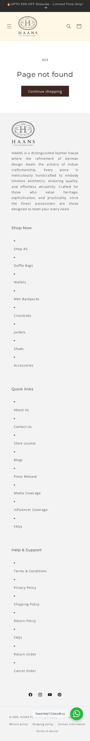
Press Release (25, 476)
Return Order (25, 654)
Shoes (19, 349)
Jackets (19, 332)
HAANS (24, 717)
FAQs (18, 526)
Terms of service (47, 731)
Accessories (23, 365)
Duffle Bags (23, 265)
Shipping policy (43, 724)
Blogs (18, 460)
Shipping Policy (26, 604)
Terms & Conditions (30, 571)
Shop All (21, 249)
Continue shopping (45, 91)
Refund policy (18, 724)
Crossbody (22, 315)
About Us (21, 410)
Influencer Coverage (31, 509)
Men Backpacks (26, 299)
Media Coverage (27, 493)
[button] (9, 26)
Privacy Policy (25, 587)
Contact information (71, 724)
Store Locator (25, 443)
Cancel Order (25, 671)
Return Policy (25, 621)
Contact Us (23, 426)
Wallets (20, 282)
